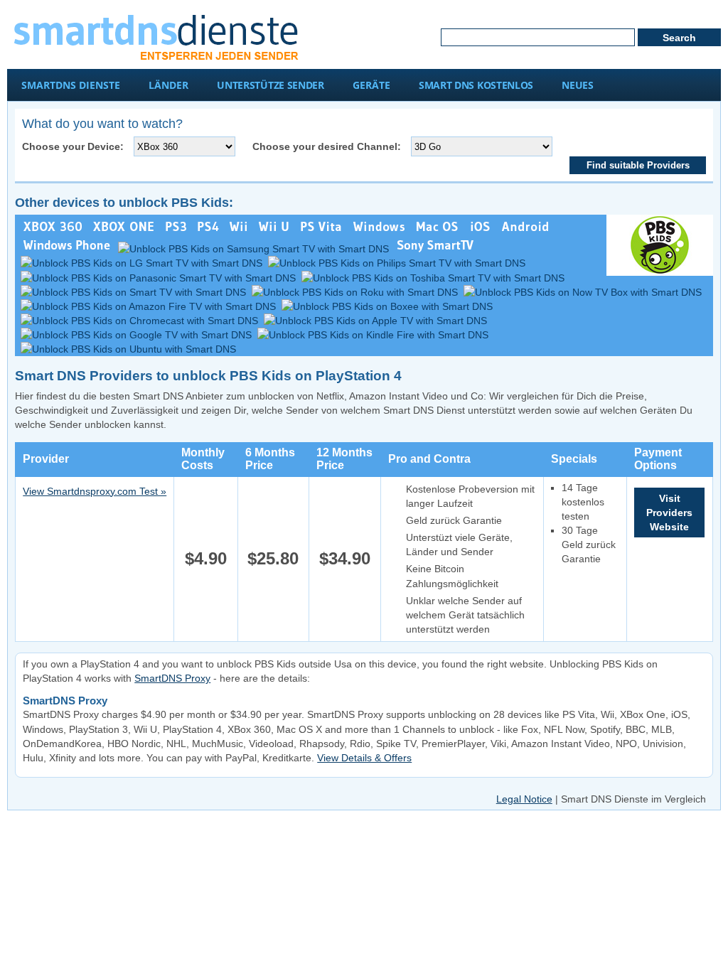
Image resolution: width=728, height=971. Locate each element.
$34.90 (344, 558)
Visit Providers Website (669, 512)
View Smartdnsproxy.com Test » (94, 491)
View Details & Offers (364, 757)
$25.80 (273, 558)
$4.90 (206, 558)
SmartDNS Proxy (172, 678)
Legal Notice (524, 799)
